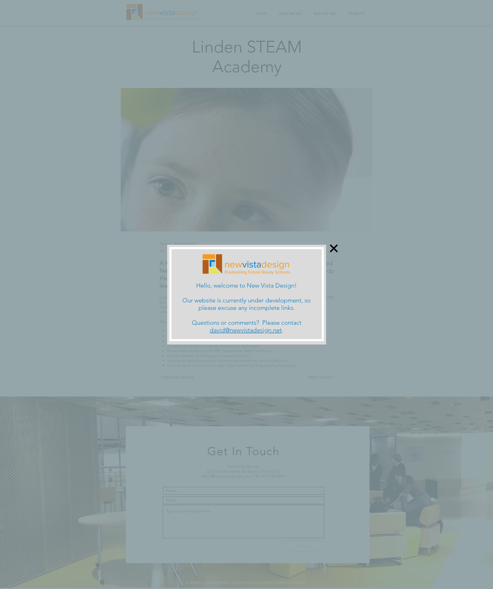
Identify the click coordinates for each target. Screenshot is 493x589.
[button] (334, 248)
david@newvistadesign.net (246, 330)
